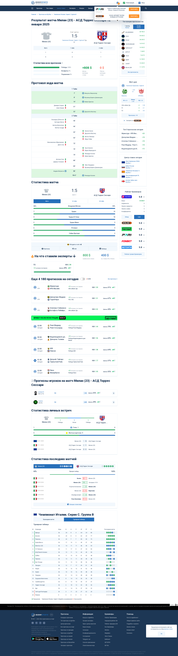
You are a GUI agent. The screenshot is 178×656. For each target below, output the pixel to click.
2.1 (144, 108)
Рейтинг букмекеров (111, 617)
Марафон (107, 633)
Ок (161, 633)
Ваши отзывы (87, 627)
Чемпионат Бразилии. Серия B (135, 85)
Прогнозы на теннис (67, 639)
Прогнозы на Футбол (45, 14)
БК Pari (107, 645)
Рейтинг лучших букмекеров (133, 254)
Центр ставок (61, 8)
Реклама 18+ (99, 11)
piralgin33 (41, 392)
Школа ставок (131, 627)
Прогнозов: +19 (133, 115)
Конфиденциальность (89, 633)
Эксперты (72, 8)
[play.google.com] (38, 639)
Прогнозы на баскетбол (68, 642)
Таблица (104, 249)
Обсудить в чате (73, 245)
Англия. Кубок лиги (131, 180)
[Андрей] (35, 393)
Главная (33, 14)
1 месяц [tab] (127, 26)
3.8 (144, 110)
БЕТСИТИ (107, 642)
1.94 (85, 393)
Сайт (139, 217)
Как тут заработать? (132, 617)
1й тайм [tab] (74, 201)
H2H (75, 249)
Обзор (127, 217)
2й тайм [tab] (101, 201)
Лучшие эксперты (88, 620)
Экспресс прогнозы (66, 645)
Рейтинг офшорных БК (111, 624)
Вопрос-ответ (131, 630)
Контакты (129, 633)
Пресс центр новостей (89, 624)
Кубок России (130, 166)
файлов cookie (168, 629)
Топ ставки (49, 8)
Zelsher (40, 401)
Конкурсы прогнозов (67, 617)
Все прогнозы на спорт (67, 627)
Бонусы (82, 8)
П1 (125, 100)
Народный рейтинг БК (111, 620)
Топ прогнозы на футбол (68, 620)
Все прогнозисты (133, 72)
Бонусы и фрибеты (88, 617)
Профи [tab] (139, 26)
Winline (107, 630)
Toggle (82, 279)
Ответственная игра (89, 645)
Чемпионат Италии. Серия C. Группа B (65, 14)
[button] (117, 3)
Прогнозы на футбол (67, 633)
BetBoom (107, 639)
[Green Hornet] (35, 402)
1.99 (143, 105)
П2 (140, 100)
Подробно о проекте (133, 624)
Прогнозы (39, 8)
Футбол (128, 163)
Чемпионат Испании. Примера (133, 171)
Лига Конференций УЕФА (133, 175)
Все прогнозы (112, 279)
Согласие (85, 630)
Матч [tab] (47, 201)
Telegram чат (86, 639)
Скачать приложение (89, 642)
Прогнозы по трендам (67, 630)
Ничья (133, 100)
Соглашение (86, 636)
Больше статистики (75, 504)
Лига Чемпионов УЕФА (133, 161)
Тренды (90, 8)
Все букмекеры (109, 627)
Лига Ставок (108, 636)
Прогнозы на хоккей (66, 636)
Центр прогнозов (65, 624)
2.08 (85, 402)
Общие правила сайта (133, 620)
